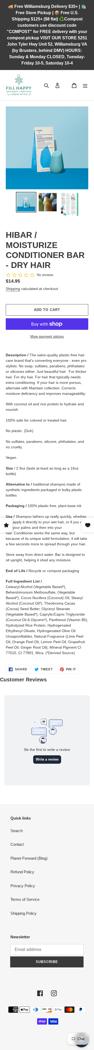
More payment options (47, 336)
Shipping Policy (23, 913)
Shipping (13, 289)
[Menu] (85, 85)
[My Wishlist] (66, 85)
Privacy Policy (22, 886)
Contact (17, 844)
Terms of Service (24, 899)
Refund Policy (22, 872)
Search (16, 830)
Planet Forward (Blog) (29, 858)
